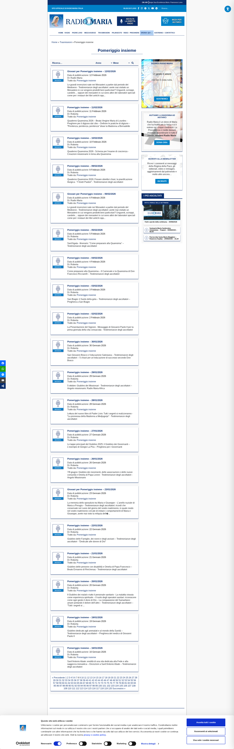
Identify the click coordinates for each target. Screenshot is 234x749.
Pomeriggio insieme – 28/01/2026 (85, 400)
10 (82, 677)
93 (78, 686)
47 (108, 680)
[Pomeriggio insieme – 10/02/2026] (58, 143)
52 (123, 680)
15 (97, 677)
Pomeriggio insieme (86, 80)
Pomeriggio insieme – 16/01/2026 (85, 648)
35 (72, 680)
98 (93, 686)
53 (126, 680)
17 (103, 677)
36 (75, 680)
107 (129, 686)
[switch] (83, 743)
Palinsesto (117, 33)
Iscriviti (162, 181)
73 (102, 683)
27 (133, 677)
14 (94, 677)
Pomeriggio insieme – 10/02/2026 (85, 138)
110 (69, 688)
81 (126, 683)
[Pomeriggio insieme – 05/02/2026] (58, 234)
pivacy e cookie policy (95, 735)
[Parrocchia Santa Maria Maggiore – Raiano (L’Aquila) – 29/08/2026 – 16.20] (146, 238)
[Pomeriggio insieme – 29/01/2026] (58, 377)
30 (57, 680)
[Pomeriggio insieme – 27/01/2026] (58, 435)
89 (67, 686)
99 (96, 686)
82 (129, 683)
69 (90, 683)
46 (105, 680)
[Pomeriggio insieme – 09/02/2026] (58, 170)
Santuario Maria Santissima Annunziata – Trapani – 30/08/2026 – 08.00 (163, 230)
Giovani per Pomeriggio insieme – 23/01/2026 (91, 489)
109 (65, 688)
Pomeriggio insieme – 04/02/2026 (85, 258)
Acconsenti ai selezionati (206, 731)
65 (78, 683)
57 (54, 683)
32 (63, 680)
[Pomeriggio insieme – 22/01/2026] (58, 530)
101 (104, 686)
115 (90, 688)
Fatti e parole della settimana (156, 202)
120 (110, 688)
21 (115, 677)
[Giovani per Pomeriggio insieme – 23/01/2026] (58, 494)
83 (132, 683)
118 (102, 688)
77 (114, 683)
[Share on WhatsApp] (3, 369)
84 (135, 683)
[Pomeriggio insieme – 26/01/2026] (58, 463)
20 (112, 677)
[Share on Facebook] (3, 363)
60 (63, 683)
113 (81, 688)
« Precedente (58, 677)
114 (85, 688)
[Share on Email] (3, 380)
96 (87, 686)
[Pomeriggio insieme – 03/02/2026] (58, 290)
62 (69, 683)
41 (90, 680)
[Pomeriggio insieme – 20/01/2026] (58, 586)
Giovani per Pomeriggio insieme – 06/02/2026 (91, 194)
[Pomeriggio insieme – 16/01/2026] (58, 653)
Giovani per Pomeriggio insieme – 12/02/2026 (91, 71)
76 (111, 683)
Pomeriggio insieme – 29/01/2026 (85, 372)
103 (113, 686)
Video (125, 33)
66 (81, 683)
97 (90, 686)
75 (108, 683)
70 (93, 683)
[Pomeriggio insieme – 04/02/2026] (58, 262)
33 (66, 680)
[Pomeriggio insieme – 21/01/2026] (58, 558)
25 (127, 677)
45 (102, 680)
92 (75, 686)
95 (84, 686)
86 (58, 686)
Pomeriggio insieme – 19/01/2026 (85, 617)
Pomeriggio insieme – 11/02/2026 (84, 107)
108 (134, 686)
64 (75, 683)
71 (96, 683)
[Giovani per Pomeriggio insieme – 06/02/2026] (58, 198)
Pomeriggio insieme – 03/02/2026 (85, 286)
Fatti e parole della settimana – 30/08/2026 (161, 222)
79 (120, 683)
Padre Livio (77, 33)
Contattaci (170, 33)
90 (70, 686)
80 (123, 683)
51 (120, 680)
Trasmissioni (104, 33)
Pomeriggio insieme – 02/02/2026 (85, 313)
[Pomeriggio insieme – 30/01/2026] (58, 346)
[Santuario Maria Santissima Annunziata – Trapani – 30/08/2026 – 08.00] (146, 230)
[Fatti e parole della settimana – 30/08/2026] (162, 210)
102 (108, 686)
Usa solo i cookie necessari (206, 740)
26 (130, 677)
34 (69, 680)
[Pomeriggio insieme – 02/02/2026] (58, 318)
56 (135, 680)
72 (99, 683)
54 (129, 680)
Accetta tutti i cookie (206, 722)
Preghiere (134, 33)
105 (121, 686)
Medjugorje (90, 33)
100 (100, 686)
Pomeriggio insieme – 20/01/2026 (85, 581)
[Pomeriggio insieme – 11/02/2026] (58, 112)
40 (87, 680)
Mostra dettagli (148, 743)
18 (106, 677)
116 (94, 688)
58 (57, 683)
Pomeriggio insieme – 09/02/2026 (85, 166)
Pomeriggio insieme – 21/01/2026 (85, 553)
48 (111, 680)
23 (121, 677)
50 (117, 680)
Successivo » (119, 688)
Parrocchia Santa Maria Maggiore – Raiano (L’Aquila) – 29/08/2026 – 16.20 (164, 238)
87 (61, 686)
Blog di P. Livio (129, 8)
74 (105, 683)
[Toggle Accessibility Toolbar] (227, 8)
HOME (60, 33)
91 (73, 686)
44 (99, 680)
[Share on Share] (3, 386)
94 (81, 686)
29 (54, 680)
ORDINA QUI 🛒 (147, 33)
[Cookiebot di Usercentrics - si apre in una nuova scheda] (23, 744)
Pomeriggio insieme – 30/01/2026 (85, 341)
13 (91, 677)
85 (55, 686)
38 (81, 680)
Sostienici (158, 33)
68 (87, 683)
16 (100, 677)
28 (136, 677)
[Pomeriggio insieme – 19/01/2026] (58, 622)
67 (84, 683)
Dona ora (162, 142)
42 (93, 680)
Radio (67, 33)
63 (72, 683)
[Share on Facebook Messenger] (3, 374)
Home (54, 42)
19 (109, 677)
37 (78, 680)
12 (88, 677)
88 (64, 686)
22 (118, 677)
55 (132, 680)
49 (114, 680)
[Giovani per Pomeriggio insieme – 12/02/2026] (58, 76)
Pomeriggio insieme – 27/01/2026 (85, 431)
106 (125, 686)
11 (85, 677)
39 (84, 680)
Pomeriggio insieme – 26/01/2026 (85, 459)
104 (117, 686)
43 (96, 680)
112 (77, 688)
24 (124, 677)
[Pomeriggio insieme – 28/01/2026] (58, 405)
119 (106, 688)
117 (98, 688)
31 (60, 680)
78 (117, 683)
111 (73, 688)
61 (66, 683)
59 (60, 683)
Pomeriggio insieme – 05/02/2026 (85, 230)
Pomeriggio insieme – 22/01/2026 (85, 525)
